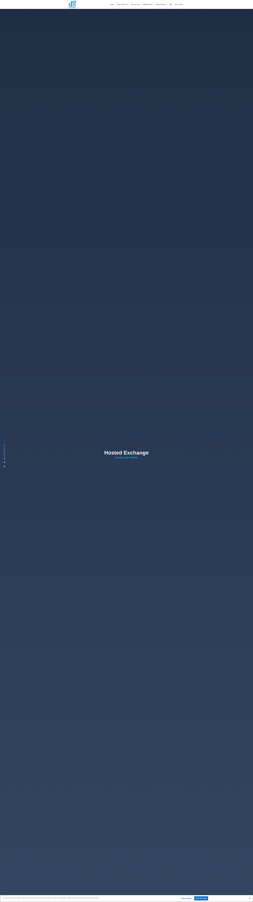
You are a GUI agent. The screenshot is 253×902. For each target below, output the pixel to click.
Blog (170, 4)
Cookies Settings (186, 898)
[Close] (250, 898)
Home (112, 4)
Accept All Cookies (201, 898)
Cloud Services (161, 4)
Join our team (135, 4)
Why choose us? (122, 4)
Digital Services (148, 4)
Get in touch (179, 4)
